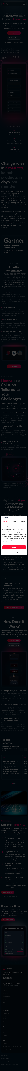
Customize (13, 552)
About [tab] (23, 521)
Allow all (14, 547)
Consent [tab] (5, 521)
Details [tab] (14, 521)
